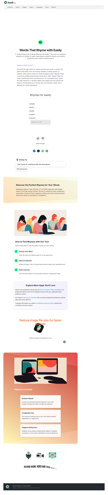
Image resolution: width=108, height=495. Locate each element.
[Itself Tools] (40, 462)
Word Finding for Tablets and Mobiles (51, 289)
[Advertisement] (54, 22)
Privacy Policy (27, 486)
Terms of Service (17, 486)
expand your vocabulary (30, 297)
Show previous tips (22, 169)
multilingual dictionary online (45, 303)
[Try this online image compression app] (40, 329)
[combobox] (40, 122)
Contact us (37, 488)
